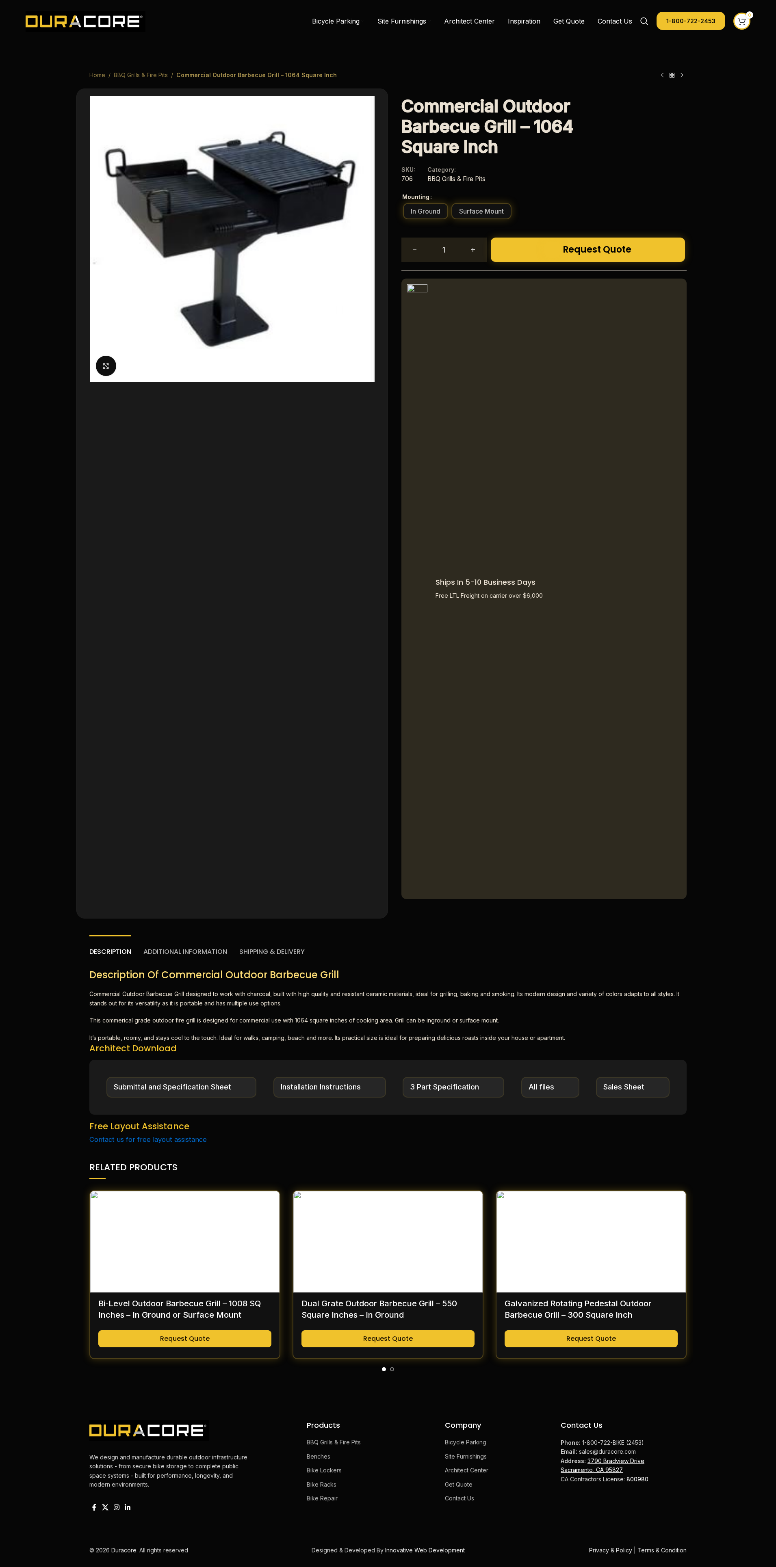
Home (97, 74)
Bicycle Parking (465, 1442)
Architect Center (466, 1470)
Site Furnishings (466, 1456)
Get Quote (459, 1484)
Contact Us (459, 1498)
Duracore (124, 1550)
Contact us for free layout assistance (148, 1139)
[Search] (644, 21)
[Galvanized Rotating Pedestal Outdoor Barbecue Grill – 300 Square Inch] (591, 1242)
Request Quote (597, 249)
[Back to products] (672, 75)
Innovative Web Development (425, 1550)
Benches (318, 1456)
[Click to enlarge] (106, 366)
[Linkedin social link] (127, 1507)
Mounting (415, 196)
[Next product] (682, 75)
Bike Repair (322, 1498)
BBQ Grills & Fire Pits (141, 74)
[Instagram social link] (116, 1507)
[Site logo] (85, 20)
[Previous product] (662, 75)
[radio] (425, 211)
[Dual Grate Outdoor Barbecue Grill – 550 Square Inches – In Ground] (388, 1242)
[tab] (110, 947)
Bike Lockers (324, 1470)
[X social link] (105, 1507)
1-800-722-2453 (690, 20)
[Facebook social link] (94, 1507)
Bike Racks (321, 1484)
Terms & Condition (662, 1550)
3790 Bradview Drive (615, 1460)
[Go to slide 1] (384, 1369)
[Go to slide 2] (392, 1369)
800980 (637, 1479)
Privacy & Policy (610, 1550)
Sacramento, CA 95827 (592, 1469)
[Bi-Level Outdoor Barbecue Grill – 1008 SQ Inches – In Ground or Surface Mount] (185, 1242)
